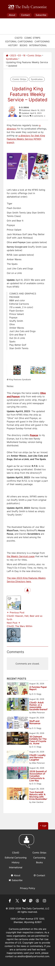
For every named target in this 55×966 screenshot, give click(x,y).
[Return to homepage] (27, 842)
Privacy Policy (27, 888)
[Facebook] (10, 901)
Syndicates (12, 58)
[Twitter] (17, 901)
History (13, 45)
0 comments (38, 116)
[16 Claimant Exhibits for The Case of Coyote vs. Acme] (18, 739)
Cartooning (42, 41)
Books (23, 45)
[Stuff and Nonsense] (18, 723)
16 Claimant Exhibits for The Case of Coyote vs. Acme (38, 740)
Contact (25, 15)
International (38, 45)
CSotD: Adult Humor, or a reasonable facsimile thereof (38, 705)
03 (19, 55)
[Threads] (37, 901)
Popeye (34, 435)
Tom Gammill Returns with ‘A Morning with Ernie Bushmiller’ (38, 795)
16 (24, 55)
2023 (13, 55)
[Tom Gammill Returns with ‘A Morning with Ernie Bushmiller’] (18, 794)
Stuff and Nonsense (34, 722)
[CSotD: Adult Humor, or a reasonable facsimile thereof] (18, 705)
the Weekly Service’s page (21, 556)
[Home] (7, 55)
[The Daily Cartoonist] (27, 7)
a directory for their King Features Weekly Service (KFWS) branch (26, 139)
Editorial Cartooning (19, 41)
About (12, 15)
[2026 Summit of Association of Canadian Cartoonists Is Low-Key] (18, 773)
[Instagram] (44, 901)
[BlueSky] (24, 901)
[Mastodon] (31, 901)
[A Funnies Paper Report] (18, 689)
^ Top (43, 825)
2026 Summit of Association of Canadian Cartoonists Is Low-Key (38, 776)
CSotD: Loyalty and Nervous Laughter (37, 757)
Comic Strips (32, 37)
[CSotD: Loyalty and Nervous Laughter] (18, 757)
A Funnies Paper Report (38, 688)
